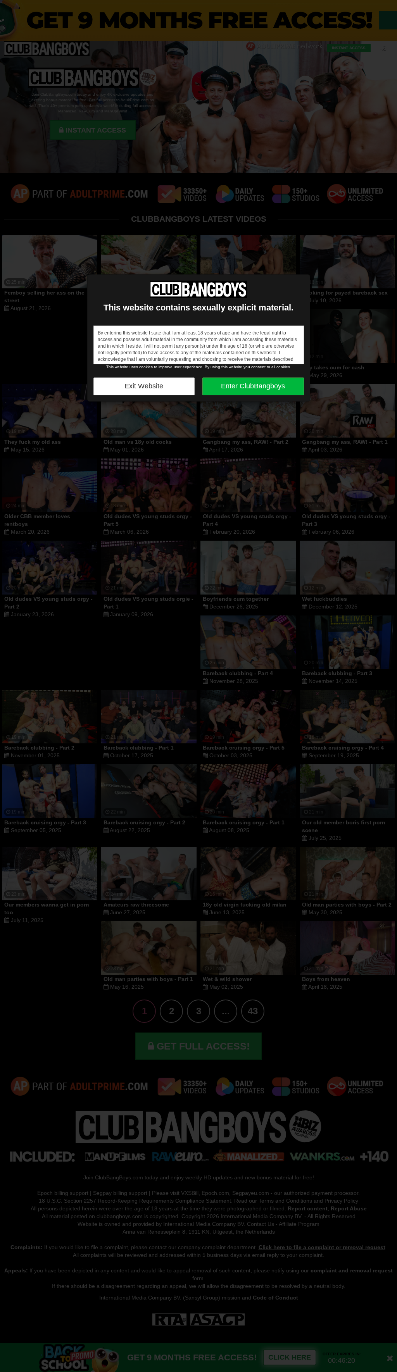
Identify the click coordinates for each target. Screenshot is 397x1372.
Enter (253, 386)
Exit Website (143, 386)
